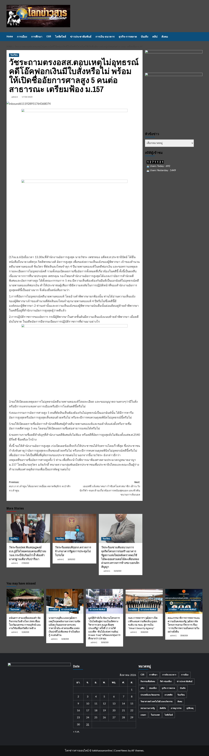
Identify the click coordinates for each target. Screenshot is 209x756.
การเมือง (22, 36)
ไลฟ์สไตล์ (60, 36)
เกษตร (143, 715)
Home (10, 36)
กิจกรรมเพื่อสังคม (148, 681)
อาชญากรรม (176, 708)
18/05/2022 (71, 559)
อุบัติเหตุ (189, 708)
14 (123, 703)
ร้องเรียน (14, 55)
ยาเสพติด (169, 695)
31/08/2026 (25, 632)
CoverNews (120, 750)
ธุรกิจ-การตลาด (128, 36)
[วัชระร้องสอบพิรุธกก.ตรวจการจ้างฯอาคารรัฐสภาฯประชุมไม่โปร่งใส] (74, 528)
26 (104, 717)
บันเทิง (144, 36)
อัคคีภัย (163, 708)
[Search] (200, 36)
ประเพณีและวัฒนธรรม (150, 695)
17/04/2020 (27, 97)
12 (104, 703)
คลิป (154, 36)
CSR (48, 36)
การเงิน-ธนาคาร (105, 36)
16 (78, 710)
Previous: (40, 486)
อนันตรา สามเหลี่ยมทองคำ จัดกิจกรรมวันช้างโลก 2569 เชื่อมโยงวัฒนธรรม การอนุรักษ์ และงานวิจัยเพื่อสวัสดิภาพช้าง (25, 623)
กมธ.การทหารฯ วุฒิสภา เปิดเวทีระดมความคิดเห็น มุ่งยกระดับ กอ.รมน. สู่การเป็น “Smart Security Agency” (143, 623)
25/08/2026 (184, 635)
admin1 (14, 97)
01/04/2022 (117, 571)
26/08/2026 (144, 632)
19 (104, 710)
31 (87, 724)
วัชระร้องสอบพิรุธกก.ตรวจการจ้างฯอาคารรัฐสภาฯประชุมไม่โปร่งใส (73, 551)
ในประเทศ (14, 609)
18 (95, 710)
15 (131, 703)
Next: (110, 488)
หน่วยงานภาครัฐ (148, 708)
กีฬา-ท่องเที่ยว (166, 681)
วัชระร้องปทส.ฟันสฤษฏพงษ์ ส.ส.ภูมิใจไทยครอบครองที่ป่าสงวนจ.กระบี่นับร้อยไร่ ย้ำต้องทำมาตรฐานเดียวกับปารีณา (27, 553)
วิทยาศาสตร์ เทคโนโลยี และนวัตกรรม (157, 701)
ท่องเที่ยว (153, 688)
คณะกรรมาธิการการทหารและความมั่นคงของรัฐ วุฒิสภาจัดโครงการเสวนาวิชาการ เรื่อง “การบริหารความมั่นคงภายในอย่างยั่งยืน (184, 624)
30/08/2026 (104, 642)
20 (114, 710)
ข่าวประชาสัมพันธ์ (80, 36)
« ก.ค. (76, 731)
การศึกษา (36, 36)
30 (78, 724)
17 (87, 710)
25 (95, 717)
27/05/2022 (25, 563)
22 (131, 710)
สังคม (164, 36)
